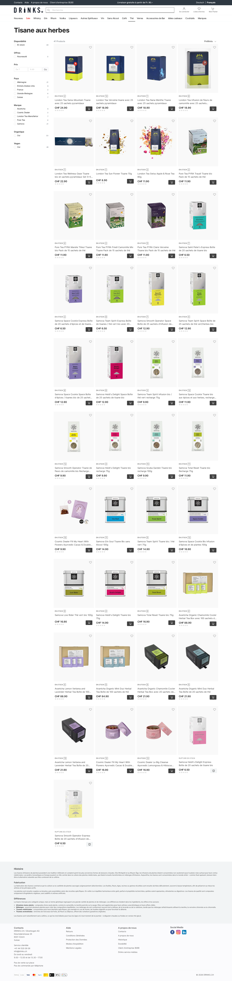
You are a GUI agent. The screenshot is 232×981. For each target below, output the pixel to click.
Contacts (18, 2)
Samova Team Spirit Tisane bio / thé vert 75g (155, 543)
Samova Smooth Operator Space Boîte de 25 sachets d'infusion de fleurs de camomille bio (154, 322)
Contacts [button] (18, 927)
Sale (28, 18)
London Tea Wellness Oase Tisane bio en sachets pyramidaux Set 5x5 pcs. (73, 175)
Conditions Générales (75, 935)
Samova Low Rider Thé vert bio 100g (74, 615)
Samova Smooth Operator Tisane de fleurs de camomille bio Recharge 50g (73, 470)
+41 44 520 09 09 (22, 948)
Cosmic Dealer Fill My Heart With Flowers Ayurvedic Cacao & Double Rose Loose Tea (114, 764)
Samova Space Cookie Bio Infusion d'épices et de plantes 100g (196, 543)
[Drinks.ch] (28, 10)
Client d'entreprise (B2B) (61, 2)
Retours (69, 931)
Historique (122, 939)
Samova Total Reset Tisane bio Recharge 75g (194, 469)
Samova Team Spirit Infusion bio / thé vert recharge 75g (154, 396)
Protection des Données (76, 939)
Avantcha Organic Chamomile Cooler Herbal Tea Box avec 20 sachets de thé (156, 690)
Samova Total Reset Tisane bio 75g (155, 615)
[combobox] (110, 10)
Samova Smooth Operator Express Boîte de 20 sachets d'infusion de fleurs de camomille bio (72, 837)
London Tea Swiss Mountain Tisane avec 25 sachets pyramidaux (72, 102)
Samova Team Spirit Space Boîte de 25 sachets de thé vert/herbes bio (197, 322)
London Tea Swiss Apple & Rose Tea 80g (155, 175)
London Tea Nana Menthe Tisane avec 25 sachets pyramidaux (154, 102)
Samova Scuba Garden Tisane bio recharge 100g (154, 469)
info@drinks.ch (20, 951)
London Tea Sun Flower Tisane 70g (114, 173)
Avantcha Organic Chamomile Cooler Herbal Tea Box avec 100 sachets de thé (197, 617)
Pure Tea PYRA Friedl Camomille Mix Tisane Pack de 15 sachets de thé (114, 249)
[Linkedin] (184, 932)
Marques (202, 18)
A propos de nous (39, 2)
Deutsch (200, 2)
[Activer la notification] (213, 770)
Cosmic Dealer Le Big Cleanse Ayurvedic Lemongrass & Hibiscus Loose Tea (154, 764)
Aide (27, 2)
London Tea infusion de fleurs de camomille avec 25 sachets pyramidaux (195, 102)
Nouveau (18, 18)
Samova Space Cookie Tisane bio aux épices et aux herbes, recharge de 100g (196, 396)
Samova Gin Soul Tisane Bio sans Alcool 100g (113, 543)
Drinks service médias (127, 952)
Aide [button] (68, 927)
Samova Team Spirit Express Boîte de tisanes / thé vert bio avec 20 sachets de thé (113, 322)
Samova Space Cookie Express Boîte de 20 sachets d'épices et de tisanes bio (74, 322)
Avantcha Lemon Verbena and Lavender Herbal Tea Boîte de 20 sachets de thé (71, 764)
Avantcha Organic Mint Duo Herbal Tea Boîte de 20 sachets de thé (196, 690)
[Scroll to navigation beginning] (2, 18)
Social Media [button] (176, 927)
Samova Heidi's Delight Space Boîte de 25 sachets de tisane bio (114, 396)
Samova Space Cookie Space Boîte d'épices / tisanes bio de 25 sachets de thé (73, 396)
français (211, 2)
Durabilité (122, 944)
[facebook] (172, 932)
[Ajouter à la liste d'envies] (90, 47)
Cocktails (190, 18)
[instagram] (178, 932)
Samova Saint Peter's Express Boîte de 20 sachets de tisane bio (197, 249)
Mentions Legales (73, 948)
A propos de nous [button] (127, 927)
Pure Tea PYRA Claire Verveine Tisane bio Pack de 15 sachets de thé (156, 249)
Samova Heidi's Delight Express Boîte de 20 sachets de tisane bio (196, 764)
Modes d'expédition (74, 944)
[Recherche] (48, 10)
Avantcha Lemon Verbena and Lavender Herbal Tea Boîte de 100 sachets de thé (72, 690)
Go (45, 69)
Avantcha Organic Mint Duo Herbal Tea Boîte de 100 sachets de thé (113, 690)
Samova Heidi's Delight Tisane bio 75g (113, 617)
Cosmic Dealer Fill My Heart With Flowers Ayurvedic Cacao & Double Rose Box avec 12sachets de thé (73, 543)
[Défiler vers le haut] (224, 978)
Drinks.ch (209, 975)
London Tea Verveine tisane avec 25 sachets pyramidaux (114, 102)
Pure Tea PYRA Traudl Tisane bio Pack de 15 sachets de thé (195, 175)
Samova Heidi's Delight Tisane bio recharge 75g (113, 469)
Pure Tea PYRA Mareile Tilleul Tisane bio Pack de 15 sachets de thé (73, 249)
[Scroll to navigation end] (229, 18)
